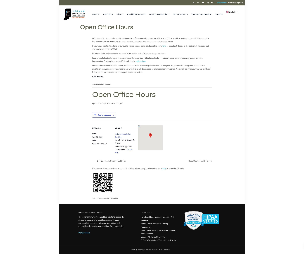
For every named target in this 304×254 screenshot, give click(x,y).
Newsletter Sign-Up (235, 3)
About (95, 14)
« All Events (97, 76)
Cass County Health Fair (199, 160)
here (164, 46)
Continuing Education (158, 14)
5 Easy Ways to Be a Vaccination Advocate (158, 240)
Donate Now (222, 3)
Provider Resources (135, 14)
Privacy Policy (84, 233)
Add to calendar (104, 115)
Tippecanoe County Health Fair (112, 160)
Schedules (107, 14)
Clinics (119, 14)
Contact (218, 14)
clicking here (141, 61)
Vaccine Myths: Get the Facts (153, 237)
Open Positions (179, 14)
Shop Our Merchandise (201, 14)
